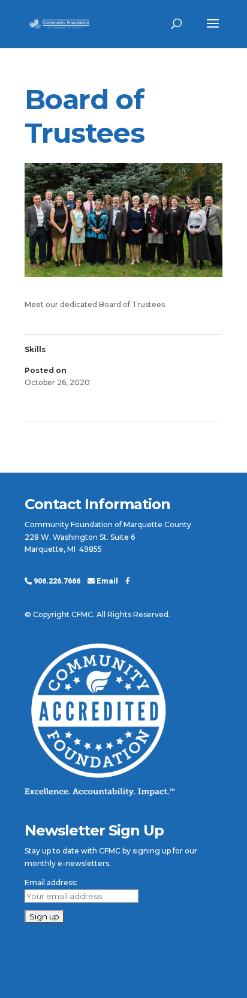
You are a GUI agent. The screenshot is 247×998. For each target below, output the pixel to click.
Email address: (51, 882)
